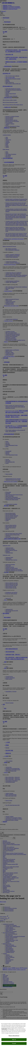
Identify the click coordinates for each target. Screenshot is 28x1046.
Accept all (14, 1043)
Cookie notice (4, 1028)
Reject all (14, 1039)
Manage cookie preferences (14, 1035)
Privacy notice (11, 1028)
